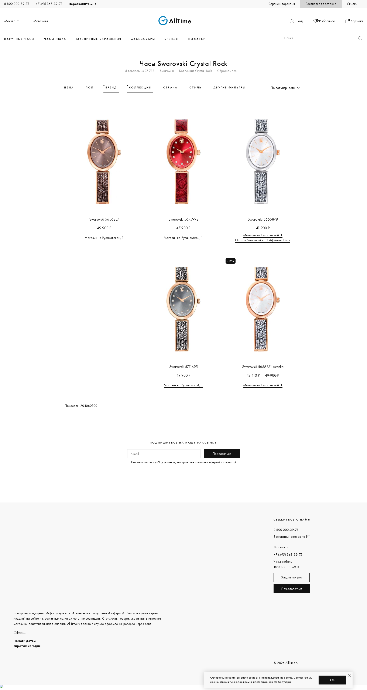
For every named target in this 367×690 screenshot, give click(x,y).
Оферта (19, 632)
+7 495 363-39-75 (49, 3)
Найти (360, 38)
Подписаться (221, 453)
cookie (288, 677)
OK (332, 680)
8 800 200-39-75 (16, 3)
